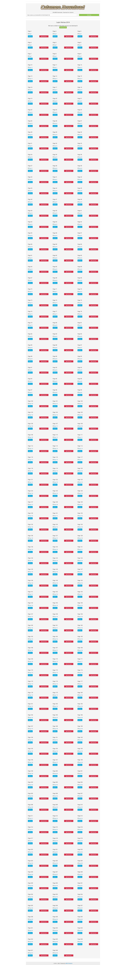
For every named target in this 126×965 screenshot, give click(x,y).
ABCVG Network (69, 963)
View (31, 36)
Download (89, 15)
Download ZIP (63, 27)
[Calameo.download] (63, 7)
